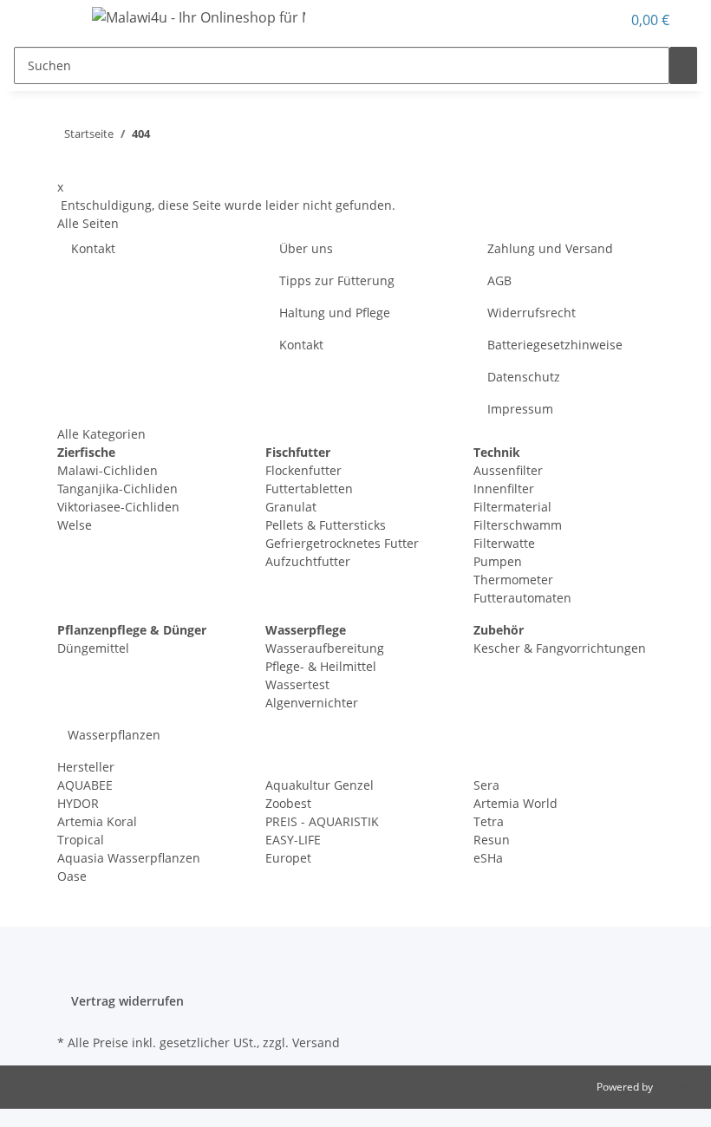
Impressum (520, 409)
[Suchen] (683, 65)
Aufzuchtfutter (307, 561)
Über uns (306, 248)
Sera (486, 785)
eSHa (488, 858)
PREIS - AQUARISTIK (322, 821)
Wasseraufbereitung (324, 648)
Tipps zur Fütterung (337, 280)
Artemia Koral (97, 821)
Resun (491, 839)
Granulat (290, 506)
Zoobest (288, 803)
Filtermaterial (512, 506)
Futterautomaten (522, 598)
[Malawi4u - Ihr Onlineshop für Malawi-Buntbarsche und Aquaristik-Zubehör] (198, 17)
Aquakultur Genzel (319, 785)
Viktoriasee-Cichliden (118, 506)
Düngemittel (93, 648)
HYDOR (78, 803)
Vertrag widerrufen (127, 1001)
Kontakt (93, 248)
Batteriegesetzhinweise (555, 344)
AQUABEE (85, 785)
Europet (288, 858)
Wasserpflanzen (112, 734)
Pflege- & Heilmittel (320, 666)
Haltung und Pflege (334, 312)
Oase (72, 876)
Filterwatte (504, 543)
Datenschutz (523, 376)
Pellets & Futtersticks (325, 525)
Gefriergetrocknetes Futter (342, 543)
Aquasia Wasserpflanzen (128, 858)
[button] (600, 20)
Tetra (488, 821)
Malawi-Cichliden (107, 470)
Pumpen (497, 561)
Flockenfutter (303, 470)
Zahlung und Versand (550, 248)
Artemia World (515, 803)
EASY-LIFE (293, 839)
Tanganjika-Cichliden (117, 488)
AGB (499, 280)
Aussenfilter (508, 470)
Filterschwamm (517, 525)
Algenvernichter (311, 702)
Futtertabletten (309, 488)
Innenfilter (503, 488)
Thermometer (513, 579)
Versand (316, 1042)
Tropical (80, 839)
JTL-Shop (676, 1086)
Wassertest (297, 684)
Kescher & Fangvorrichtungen (559, 648)
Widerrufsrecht (531, 312)
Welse (74, 525)
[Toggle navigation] (56, 20)
